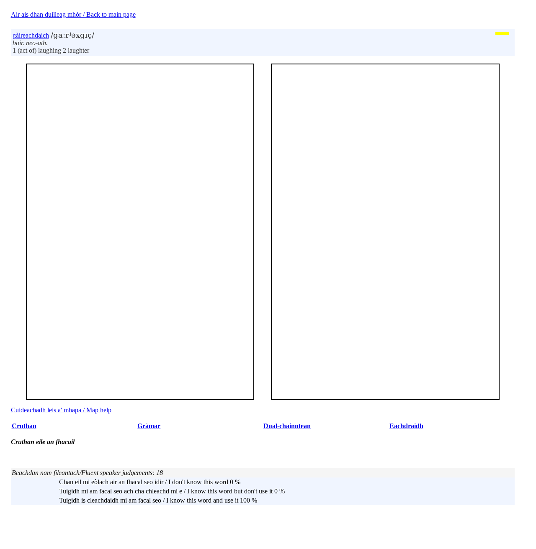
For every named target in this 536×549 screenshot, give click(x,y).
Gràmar (148, 425)
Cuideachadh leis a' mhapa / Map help (61, 410)
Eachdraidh (406, 425)
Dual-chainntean (287, 425)
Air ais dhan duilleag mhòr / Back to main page (73, 14)
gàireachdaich (31, 35)
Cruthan (24, 425)
